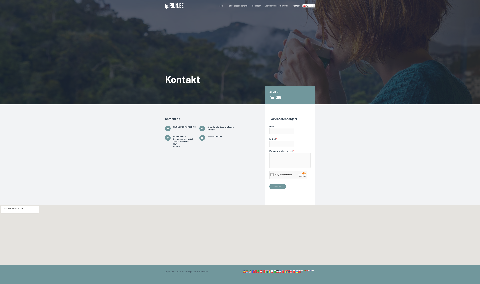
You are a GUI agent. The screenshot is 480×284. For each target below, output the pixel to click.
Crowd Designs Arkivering (276, 5)
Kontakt (296, 5)
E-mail (273, 138)
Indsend (277, 186)
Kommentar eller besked (281, 151)
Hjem (220, 5)
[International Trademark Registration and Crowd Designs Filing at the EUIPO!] (174, 5)
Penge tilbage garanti (238, 5)
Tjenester (256, 5)
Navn (272, 126)
